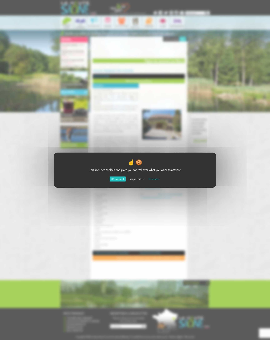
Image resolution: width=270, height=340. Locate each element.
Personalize (154, 179)
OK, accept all (117, 179)
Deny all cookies (136, 179)
